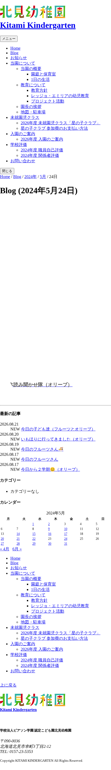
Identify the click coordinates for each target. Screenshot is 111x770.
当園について (22, 63)
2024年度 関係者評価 (40, 155)
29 (33, 543)
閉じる (7, 171)
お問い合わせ (22, 161)
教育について (33, 85)
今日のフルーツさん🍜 (42, 449)
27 (2, 543)
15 (33, 534)
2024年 (30, 176)
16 (49, 534)
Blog (14, 53)
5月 (43, 176)
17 (65, 534)
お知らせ (18, 58)
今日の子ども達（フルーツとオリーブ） (58, 429)
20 (2, 539)
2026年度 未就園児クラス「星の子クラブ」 (60, 123)
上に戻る (8, 685)
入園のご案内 (22, 134)
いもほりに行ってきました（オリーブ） (58, 439)
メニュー (9, 39)
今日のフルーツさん (39, 459)
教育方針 (39, 90)
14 (18, 534)
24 (65, 539)
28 (18, 543)
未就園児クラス (24, 117)
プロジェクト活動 (47, 101)
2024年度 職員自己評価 (42, 150)
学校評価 (18, 144)
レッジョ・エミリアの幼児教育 (60, 96)
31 (65, 543)
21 (18, 539)
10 (65, 529)
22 (33, 539)
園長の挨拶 (31, 106)
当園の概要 (31, 68)
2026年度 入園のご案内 (42, 139)
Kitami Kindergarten (38, 25)
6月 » (17, 549)
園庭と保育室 (43, 74)
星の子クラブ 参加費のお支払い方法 (54, 128)
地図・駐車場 (33, 112)
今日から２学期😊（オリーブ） (50, 469)
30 (49, 543)
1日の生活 (40, 79)
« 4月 (4, 549)
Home (15, 48)
